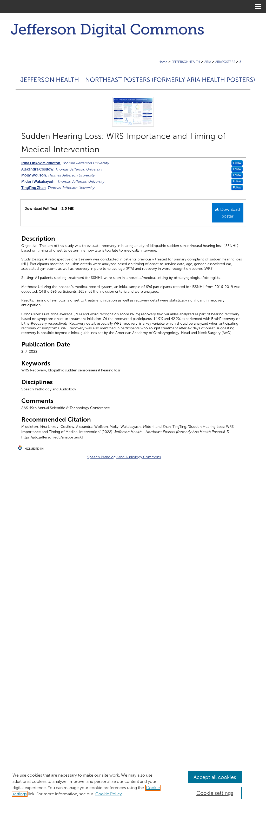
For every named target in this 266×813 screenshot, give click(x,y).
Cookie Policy (108, 794)
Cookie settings (214, 793)
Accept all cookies (215, 777)
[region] (133, 784)
